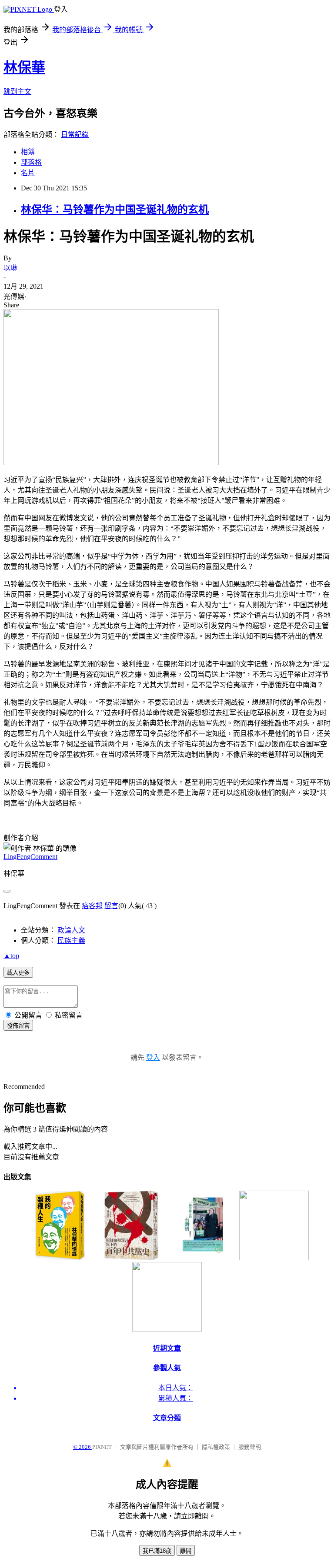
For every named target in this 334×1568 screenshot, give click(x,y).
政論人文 (71, 930)
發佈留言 (18, 1025)
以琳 (10, 268)
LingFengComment (30, 856)
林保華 (24, 67)
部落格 (31, 162)
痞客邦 (92, 905)
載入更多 (18, 972)
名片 (28, 172)
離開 (185, 1551)
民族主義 (71, 940)
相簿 (28, 152)
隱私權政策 (216, 1447)
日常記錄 (75, 134)
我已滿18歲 (157, 1551)
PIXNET (102, 1447)
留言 (111, 905)
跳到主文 (17, 91)
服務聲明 (249, 1447)
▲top (11, 955)
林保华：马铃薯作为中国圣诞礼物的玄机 (115, 209)
